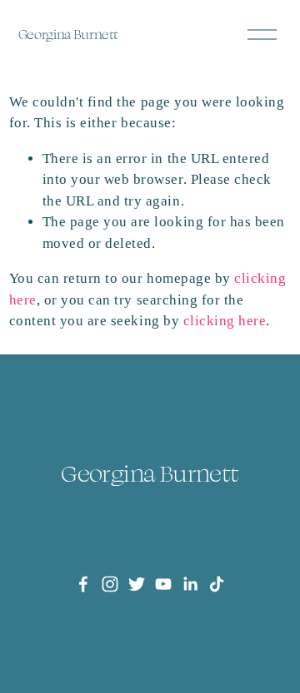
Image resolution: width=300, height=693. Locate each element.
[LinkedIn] (190, 584)
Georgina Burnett (68, 34)
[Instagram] (110, 584)
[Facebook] (83, 584)
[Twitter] (136, 584)
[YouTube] (163, 584)
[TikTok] (216, 584)
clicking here (225, 321)
